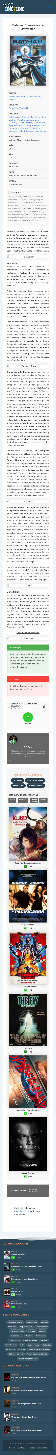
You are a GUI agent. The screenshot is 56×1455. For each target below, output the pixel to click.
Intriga (12, 99)
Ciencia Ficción (33, 96)
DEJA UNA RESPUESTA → (34, 1190)
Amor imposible (42, 1327)
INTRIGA (43, 799)
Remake (44, 1322)
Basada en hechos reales (39, 1349)
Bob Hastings (15, 117)
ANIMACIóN (23, 799)
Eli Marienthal (27, 120)
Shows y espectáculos (28, 1358)
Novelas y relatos (15, 1322)
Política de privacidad (38, 1448)
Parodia (44, 1340)
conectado (19, 1211)
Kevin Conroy (25, 125)
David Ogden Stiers (31, 117)
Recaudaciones (11, 1345)
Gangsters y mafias (35, 780)
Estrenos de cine (16, 1354)
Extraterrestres (17, 1331)
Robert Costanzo (26, 131)
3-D (22, 1345)
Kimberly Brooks (27, 128)
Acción (12, 96)
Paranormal (10, 1349)
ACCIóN (12, 799)
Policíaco (31, 1331)
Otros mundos (14, 1340)
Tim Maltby (24, 108)
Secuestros (40, 1336)
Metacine (21, 1349)
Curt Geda (13, 108)
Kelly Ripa (13, 125)
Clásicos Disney (30, 1340)
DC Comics (17, 780)
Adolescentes (33, 1345)
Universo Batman (36, 786)
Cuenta (12, 1448)
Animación (20, 96)
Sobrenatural (31, 1322)
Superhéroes (18, 786)
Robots (42, 1331)
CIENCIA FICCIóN (34, 800)
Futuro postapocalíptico (37, 1354)
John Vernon (39, 123)
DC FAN (28, 747)
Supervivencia (26, 1327)
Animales (47, 1345)
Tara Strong (40, 131)
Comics (28, 1336)
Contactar (22, 1448)
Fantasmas (12, 1327)
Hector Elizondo (25, 123)
